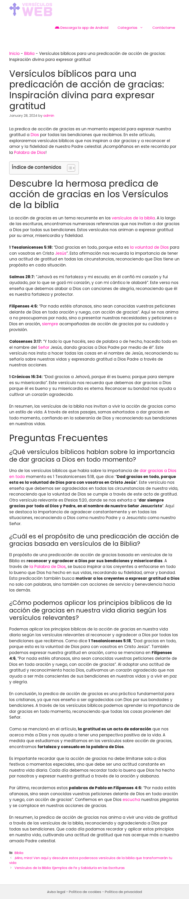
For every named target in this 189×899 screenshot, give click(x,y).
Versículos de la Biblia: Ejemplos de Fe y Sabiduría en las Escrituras (70, 868)
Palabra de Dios (29, 152)
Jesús (60, 253)
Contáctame (163, 27)
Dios (35, 134)
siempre (50, 324)
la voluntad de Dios (149, 247)
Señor (43, 347)
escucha (131, 799)
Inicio (14, 53)
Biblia (29, 53)
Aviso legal (56, 891)
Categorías (127, 27)
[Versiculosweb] (30, 9)
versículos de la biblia (133, 218)
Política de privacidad (123, 891)
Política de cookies (85, 891)
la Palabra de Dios (48, 566)
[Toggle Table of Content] (69, 168)
